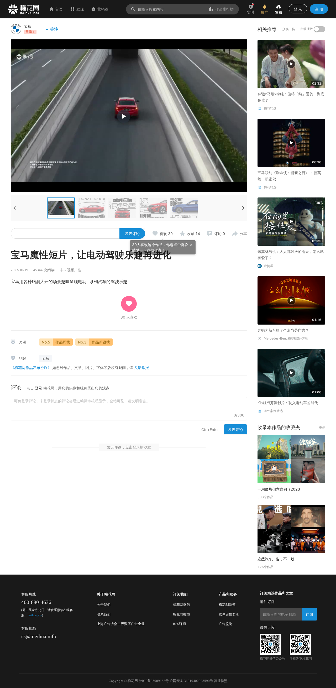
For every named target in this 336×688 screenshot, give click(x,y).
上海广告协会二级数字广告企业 (121, 624)
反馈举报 (141, 367)
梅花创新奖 (227, 605)
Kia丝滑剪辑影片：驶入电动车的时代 (288, 402)
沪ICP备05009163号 (154, 681)
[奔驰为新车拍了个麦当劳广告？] (291, 300)
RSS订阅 (179, 624)
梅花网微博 (181, 614)
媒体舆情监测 (229, 614)
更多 (322, 427)
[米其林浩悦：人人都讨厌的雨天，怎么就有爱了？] (291, 221)
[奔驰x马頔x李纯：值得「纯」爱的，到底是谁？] (291, 63)
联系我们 (104, 614)
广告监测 (225, 624)
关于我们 (104, 605)
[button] (240, 107)
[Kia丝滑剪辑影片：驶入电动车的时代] (291, 372)
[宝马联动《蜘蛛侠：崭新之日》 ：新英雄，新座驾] (291, 142)
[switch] (319, 29)
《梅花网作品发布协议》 (31, 367)
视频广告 (74, 270)
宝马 (27, 26)
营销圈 (102, 9)
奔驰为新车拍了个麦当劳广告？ (283, 330)
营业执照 (221, 681)
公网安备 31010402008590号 (191, 681)
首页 (59, 9)
